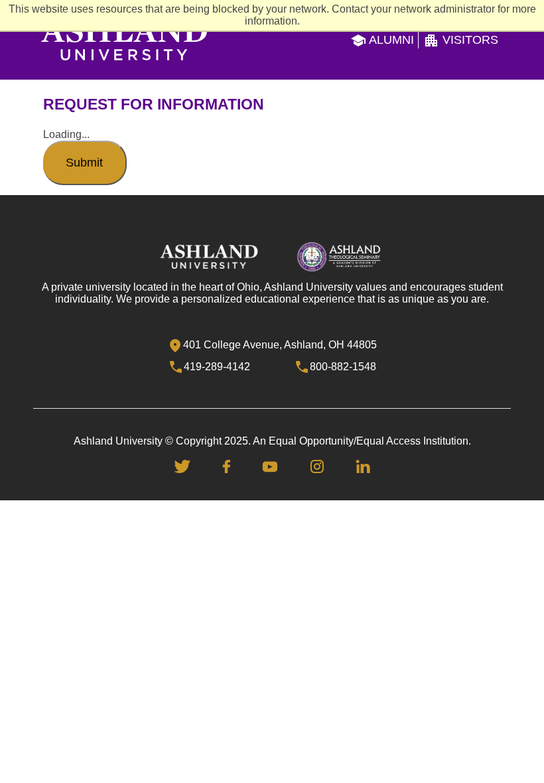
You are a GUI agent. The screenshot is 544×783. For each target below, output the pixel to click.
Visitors (468, 39)
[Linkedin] (363, 465)
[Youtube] (270, 465)
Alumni (390, 39)
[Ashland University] (209, 255)
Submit (84, 162)
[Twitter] (182, 465)
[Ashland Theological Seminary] (339, 255)
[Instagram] (317, 465)
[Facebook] (226, 465)
